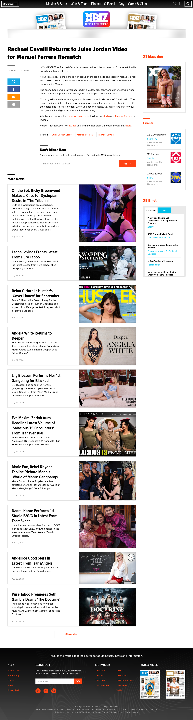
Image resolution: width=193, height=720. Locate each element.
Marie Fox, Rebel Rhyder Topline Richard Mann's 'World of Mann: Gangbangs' (35, 472)
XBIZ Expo (121, 685)
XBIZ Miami (122, 675)
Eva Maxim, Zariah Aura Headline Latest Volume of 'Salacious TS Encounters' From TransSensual (33, 425)
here (128, 125)
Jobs (164, 210)
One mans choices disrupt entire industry (163, 246)
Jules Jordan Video (62, 134)
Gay (121, 3)
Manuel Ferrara (123, 116)
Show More (71, 634)
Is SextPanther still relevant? (161, 261)
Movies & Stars (56, 3)
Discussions (151, 210)
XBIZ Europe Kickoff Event (160, 234)
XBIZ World (100, 680)
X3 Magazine (153, 56)
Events (148, 123)
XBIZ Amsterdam (156, 134)
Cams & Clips (137, 3)
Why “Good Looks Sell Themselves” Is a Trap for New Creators (162, 220)
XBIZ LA (120, 670)
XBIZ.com (100, 670)
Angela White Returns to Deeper (32, 335)
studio (106, 116)
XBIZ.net (150, 200)
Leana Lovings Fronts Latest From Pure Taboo (35, 254)
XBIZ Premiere (102, 685)
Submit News (13, 670)
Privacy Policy (14, 690)
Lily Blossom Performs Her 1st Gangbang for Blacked (36, 378)
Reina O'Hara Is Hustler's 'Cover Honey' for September (35, 293)
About (10, 685)
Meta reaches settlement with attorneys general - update (162, 273)
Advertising (13, 675)
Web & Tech (79, 3)
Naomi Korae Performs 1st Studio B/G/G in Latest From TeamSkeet (34, 516)
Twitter (72, 125)
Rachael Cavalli (106, 134)
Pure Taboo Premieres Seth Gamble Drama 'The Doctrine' (36, 596)
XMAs (119, 690)
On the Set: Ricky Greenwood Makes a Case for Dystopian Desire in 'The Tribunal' (36, 195)
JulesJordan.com (76, 116)
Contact (11, 680)
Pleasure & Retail (103, 3)
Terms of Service (125, 712)
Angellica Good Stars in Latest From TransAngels (32, 560)
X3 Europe (153, 154)
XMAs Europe (154, 173)
